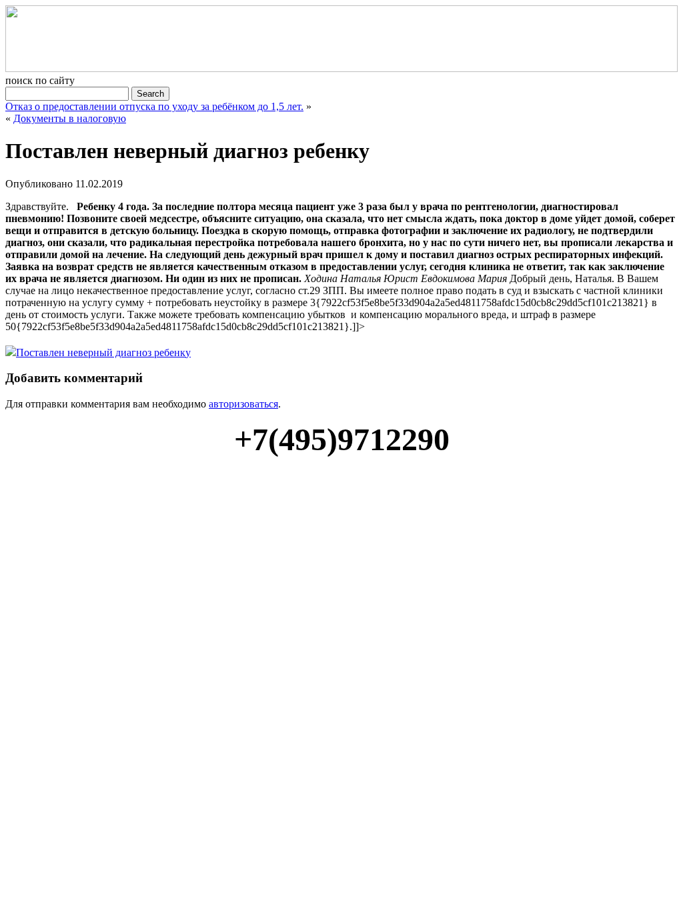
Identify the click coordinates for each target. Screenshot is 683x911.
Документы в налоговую (69, 118)
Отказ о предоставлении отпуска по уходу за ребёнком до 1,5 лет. (154, 106)
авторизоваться (243, 403)
